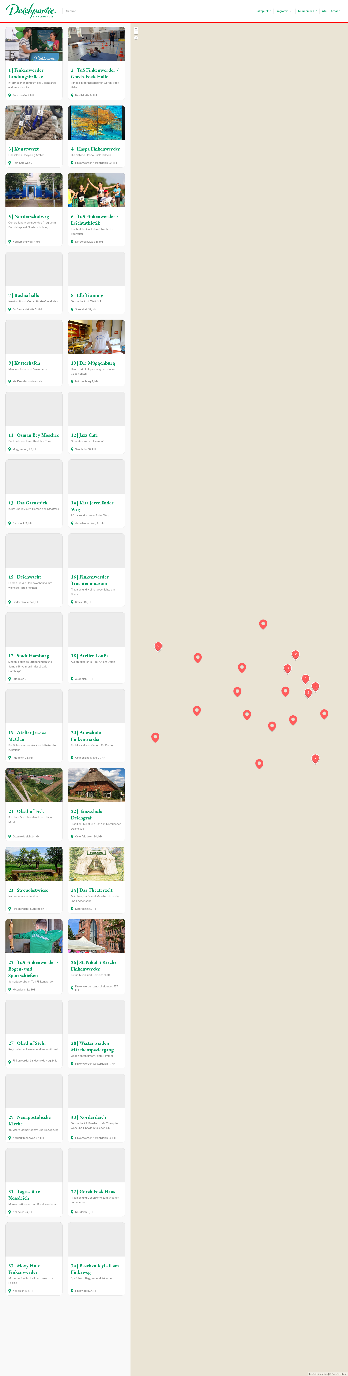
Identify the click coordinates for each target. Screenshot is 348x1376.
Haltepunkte (263, 11)
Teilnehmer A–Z (307, 11)
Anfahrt (335, 11)
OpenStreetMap (339, 1374)
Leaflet (312, 1374)
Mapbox (324, 1374)
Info (324, 11)
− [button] (136, 32)
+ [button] (136, 28)
